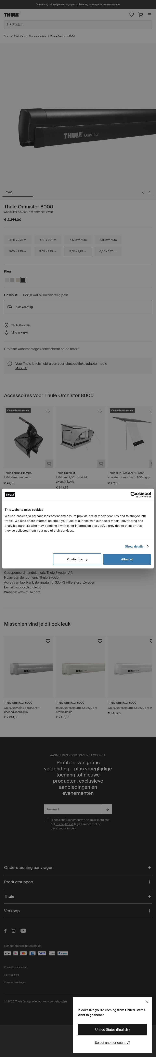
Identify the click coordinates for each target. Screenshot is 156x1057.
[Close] (146, 1001)
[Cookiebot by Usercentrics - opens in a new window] (133, 495)
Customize (74, 559)
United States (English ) (112, 1029)
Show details (134, 546)
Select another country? (112, 1043)
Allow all (127, 559)
